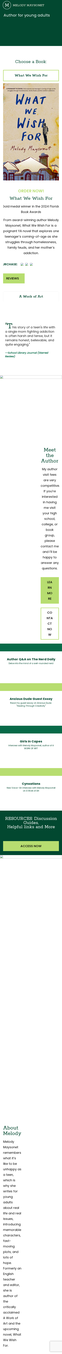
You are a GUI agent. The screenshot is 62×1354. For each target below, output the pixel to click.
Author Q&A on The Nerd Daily (31, 659)
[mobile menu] (57, 5)
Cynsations (31, 784)
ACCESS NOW (31, 846)
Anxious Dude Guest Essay (31, 699)
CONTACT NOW (50, 623)
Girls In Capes (31, 741)
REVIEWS (12, 278)
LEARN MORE (49, 590)
